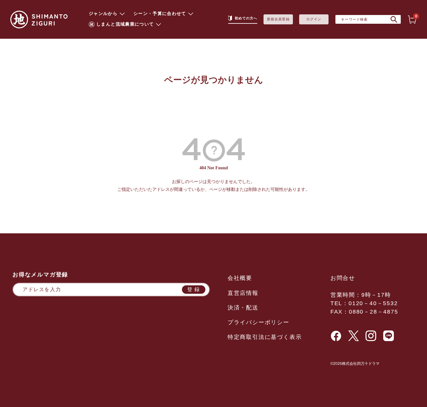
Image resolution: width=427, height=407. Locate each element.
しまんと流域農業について (125, 24)
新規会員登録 (278, 19)
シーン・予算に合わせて (159, 14)
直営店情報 (243, 293)
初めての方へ (246, 18)
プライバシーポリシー (258, 322)
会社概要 (240, 278)
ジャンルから (103, 14)
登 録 (193, 289)
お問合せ (342, 278)
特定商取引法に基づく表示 (265, 337)
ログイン (314, 19)
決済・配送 (243, 308)
